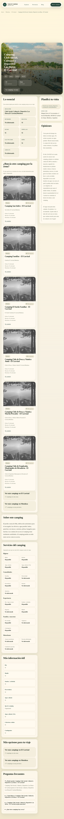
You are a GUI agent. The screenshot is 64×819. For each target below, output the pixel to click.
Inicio (2, 12)
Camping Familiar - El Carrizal (17, 256)
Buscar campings (56, 4)
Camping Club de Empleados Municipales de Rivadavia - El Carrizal (16, 468)
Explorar (26, 4)
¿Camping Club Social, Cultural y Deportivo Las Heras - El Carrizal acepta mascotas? (19, 803)
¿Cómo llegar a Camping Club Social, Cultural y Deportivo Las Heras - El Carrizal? (19, 796)
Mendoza (8, 12)
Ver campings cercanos (11, 90)
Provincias (35, 4)
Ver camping (8, 221)
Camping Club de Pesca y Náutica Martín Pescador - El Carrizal (18, 413)
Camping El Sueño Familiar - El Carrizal (17, 308)
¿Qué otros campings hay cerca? (15, 809)
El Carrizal (14, 12)
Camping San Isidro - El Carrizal (18, 206)
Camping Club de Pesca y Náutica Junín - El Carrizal (18, 360)
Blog (42, 4)
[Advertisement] (32, 28)
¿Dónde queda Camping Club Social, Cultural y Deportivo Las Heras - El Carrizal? (19, 781)
